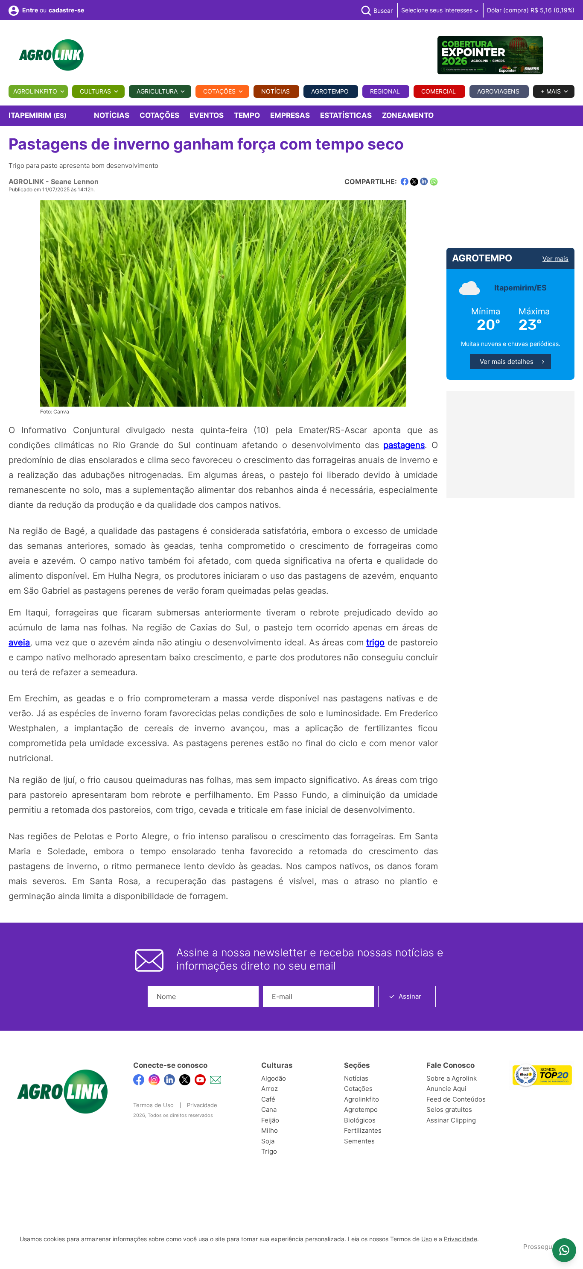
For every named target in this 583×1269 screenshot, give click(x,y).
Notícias (275, 91)
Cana (269, 1109)
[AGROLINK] (51, 55)
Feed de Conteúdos (456, 1099)
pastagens (404, 445)
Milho (269, 1130)
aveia (19, 642)
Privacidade (202, 1105)
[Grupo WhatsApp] (564, 1250)
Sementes (359, 1141)
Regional (385, 91)
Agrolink (26, 181)
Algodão (273, 1078)
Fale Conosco (450, 1065)
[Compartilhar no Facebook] (404, 182)
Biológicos (360, 1120)
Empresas (290, 115)
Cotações (219, 91)
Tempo (247, 115)
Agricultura (157, 91)
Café (268, 1099)
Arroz (269, 1088)
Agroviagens (498, 91)
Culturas (95, 91)
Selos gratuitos (449, 1109)
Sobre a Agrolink (451, 1078)
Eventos (206, 115)
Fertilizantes (363, 1130)
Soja (267, 1141)
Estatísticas (346, 115)
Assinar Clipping (451, 1120)
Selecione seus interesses (437, 10)
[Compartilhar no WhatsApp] (434, 182)
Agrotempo (330, 91)
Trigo (269, 1151)
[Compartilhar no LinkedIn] (424, 181)
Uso (426, 1239)
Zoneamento (408, 115)
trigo (375, 642)
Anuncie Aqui (446, 1088)
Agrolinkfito (35, 91)
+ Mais (551, 91)
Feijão (270, 1120)
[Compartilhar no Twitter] (414, 182)
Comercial (438, 91)
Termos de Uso (153, 1105)
